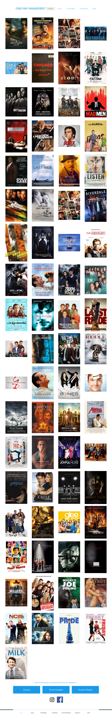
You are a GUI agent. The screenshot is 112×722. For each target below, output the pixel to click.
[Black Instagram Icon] (52, 700)
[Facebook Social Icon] (60, 700)
